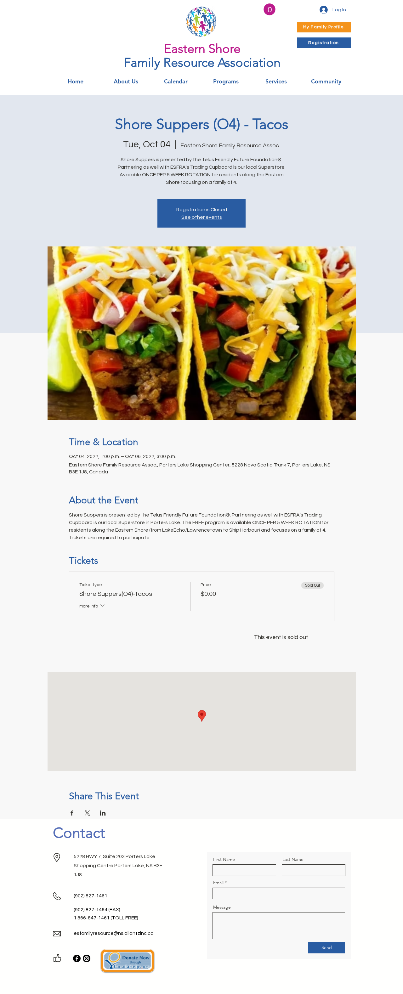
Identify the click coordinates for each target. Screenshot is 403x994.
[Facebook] (77, 958)
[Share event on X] (87, 813)
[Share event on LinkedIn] (103, 813)
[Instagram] (86, 958)
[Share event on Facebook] (72, 813)
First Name (224, 859)
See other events (201, 217)
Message (222, 907)
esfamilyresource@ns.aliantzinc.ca (114, 933)
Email (218, 882)
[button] (269, 9)
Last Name (293, 859)
